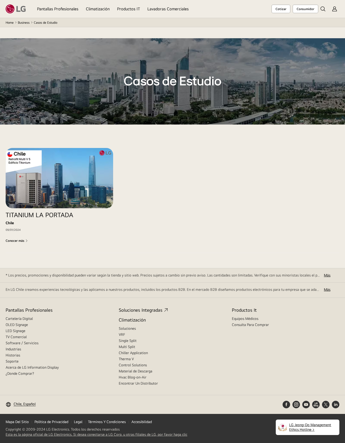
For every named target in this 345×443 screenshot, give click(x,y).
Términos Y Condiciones (107, 422)
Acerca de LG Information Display (32, 367)
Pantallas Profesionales (57, 8)
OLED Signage (17, 324)
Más (327, 275)
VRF (122, 334)
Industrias (13, 349)
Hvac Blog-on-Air (132, 377)
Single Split (128, 340)
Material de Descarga (135, 371)
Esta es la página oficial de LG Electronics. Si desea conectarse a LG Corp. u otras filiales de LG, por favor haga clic (96, 434)
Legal (78, 422)
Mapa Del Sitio (17, 422)
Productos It (244, 310)
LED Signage (15, 331)
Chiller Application (133, 353)
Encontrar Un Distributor (138, 383)
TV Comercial (16, 337)
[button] (323, 9)
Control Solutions (133, 365)
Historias (13, 355)
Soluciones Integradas (140, 310)
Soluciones (127, 328)
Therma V (126, 359)
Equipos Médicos (245, 318)
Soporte (12, 361)
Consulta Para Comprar (250, 324)
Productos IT (128, 8)
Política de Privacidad (51, 422)
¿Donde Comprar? (20, 373)
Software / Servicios (22, 343)
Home (10, 22)
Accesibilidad (141, 422)
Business (24, 22)
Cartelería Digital (19, 318)
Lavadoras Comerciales (168, 8)
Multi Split (127, 347)
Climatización (98, 8)
